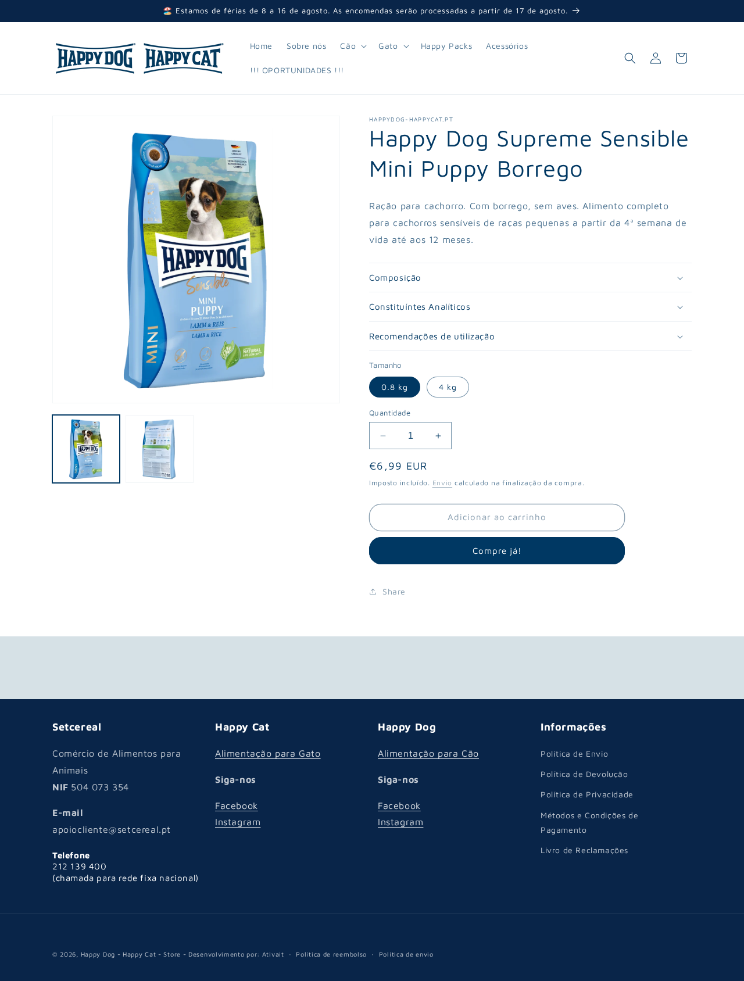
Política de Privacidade (587, 795)
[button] (352, 46)
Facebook (236, 805)
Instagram (237, 822)
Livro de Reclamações (584, 850)
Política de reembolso (331, 953)
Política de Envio (574, 753)
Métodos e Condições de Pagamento (589, 822)
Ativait (273, 954)
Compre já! (497, 551)
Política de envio (406, 953)
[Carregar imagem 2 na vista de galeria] (159, 448)
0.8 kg (394, 387)
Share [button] (394, 591)
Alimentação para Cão (428, 753)
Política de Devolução (584, 774)
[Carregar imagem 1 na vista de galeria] (86, 448)
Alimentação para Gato (268, 753)
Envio (442, 482)
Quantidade (389, 412)
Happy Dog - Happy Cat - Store (131, 954)
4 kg (448, 387)
